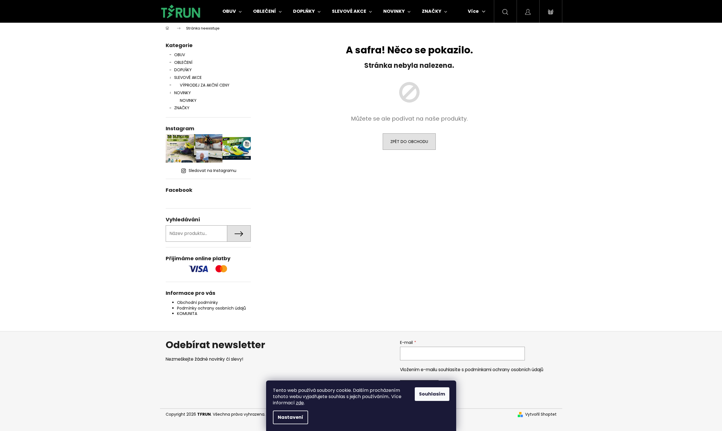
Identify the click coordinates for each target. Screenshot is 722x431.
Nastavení (290, 417)
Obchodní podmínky (197, 302)
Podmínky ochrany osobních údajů (211, 308)
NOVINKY (182, 93)
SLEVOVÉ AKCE (188, 77)
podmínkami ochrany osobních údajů (504, 370)
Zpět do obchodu (409, 141)
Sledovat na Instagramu (212, 170)
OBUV (179, 55)
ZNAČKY (182, 108)
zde (300, 403)
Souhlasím (432, 394)
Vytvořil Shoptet (541, 414)
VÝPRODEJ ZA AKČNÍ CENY (205, 85)
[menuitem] (232, 11)
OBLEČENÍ (183, 62)
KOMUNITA (187, 313)
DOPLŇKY (183, 70)
